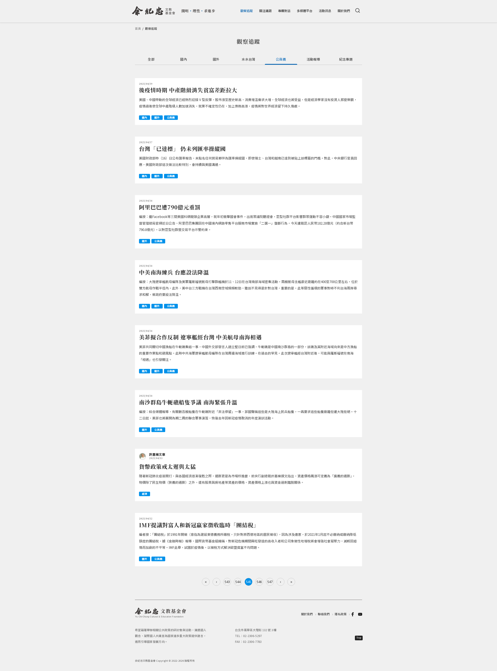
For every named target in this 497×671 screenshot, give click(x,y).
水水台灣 (248, 59)
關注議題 (265, 10)
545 (248, 582)
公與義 (281, 59)
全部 (151, 59)
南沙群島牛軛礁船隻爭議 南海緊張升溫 (188, 402)
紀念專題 (346, 59)
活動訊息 (325, 10)
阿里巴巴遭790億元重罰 (170, 207)
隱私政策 (341, 614)
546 (259, 582)
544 (238, 582)
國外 (216, 59)
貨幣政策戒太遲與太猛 (167, 466)
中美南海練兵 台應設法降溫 (174, 272)
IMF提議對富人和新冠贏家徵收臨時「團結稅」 (199, 525)
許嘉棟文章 (157, 454)
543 (227, 582)
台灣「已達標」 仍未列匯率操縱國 (182, 148)
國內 (183, 59)
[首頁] (153, 9)
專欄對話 (284, 10)
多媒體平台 (304, 10)
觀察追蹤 (246, 10)
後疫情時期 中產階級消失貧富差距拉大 (188, 90)
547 (270, 582)
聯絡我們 (324, 614)
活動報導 (313, 59)
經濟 (144, 494)
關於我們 (344, 10)
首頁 (138, 28)
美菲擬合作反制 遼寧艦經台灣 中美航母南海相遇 (200, 337)
